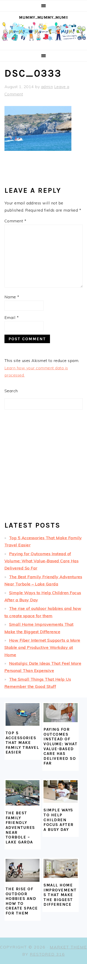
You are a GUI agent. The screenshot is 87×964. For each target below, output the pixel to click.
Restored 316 (47, 954)
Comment (15, 220)
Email (11, 317)
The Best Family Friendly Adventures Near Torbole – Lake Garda (20, 827)
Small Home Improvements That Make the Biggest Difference (60, 895)
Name (11, 296)
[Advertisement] (43, 469)
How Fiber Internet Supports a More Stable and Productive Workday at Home (42, 647)
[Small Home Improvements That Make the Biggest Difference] (60, 868)
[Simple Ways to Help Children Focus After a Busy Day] (60, 791)
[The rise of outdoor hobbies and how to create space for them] (22, 870)
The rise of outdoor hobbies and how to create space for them (22, 901)
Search (11, 390)
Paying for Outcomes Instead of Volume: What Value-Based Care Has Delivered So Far (41, 561)
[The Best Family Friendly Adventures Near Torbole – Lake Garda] (22, 793)
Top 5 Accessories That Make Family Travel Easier (22, 742)
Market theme (68, 947)
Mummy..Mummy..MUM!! (43, 17)
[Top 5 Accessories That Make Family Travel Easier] (22, 714)
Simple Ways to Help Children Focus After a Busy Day (59, 820)
